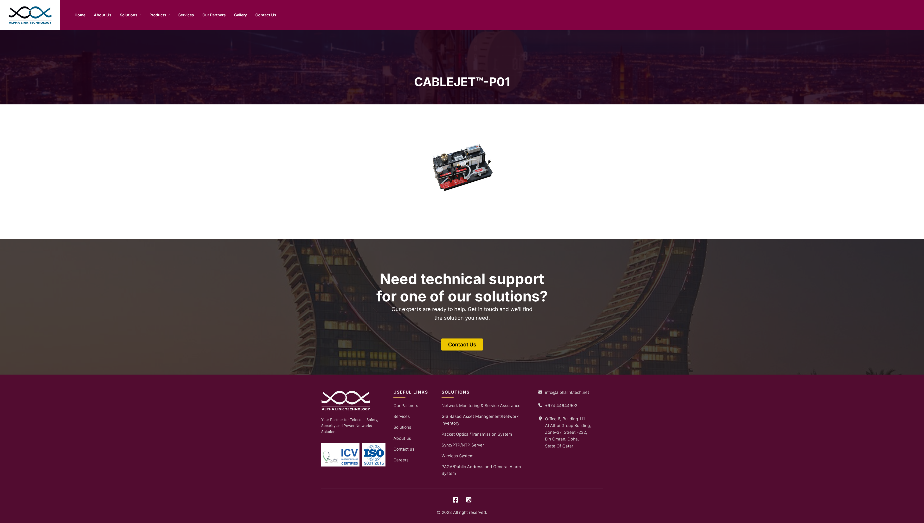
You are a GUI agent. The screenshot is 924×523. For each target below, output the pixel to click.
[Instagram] (469, 500)
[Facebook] (455, 500)
